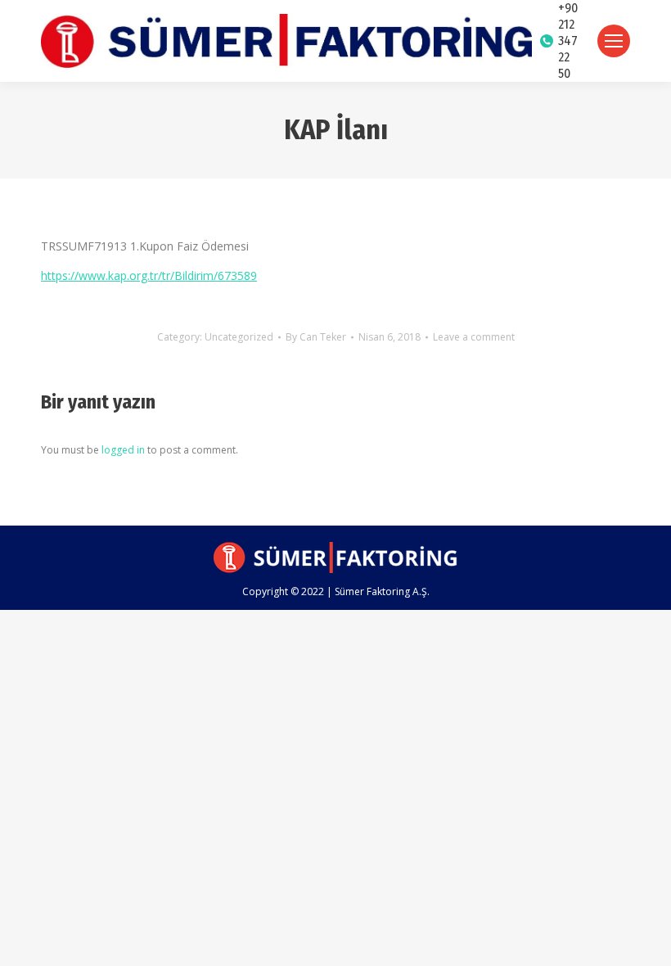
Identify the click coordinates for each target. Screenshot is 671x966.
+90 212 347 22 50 (568, 40)
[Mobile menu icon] (613, 41)
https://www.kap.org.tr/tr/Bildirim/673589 (149, 275)
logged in (123, 450)
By (316, 337)
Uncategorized (239, 337)
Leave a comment (474, 337)
